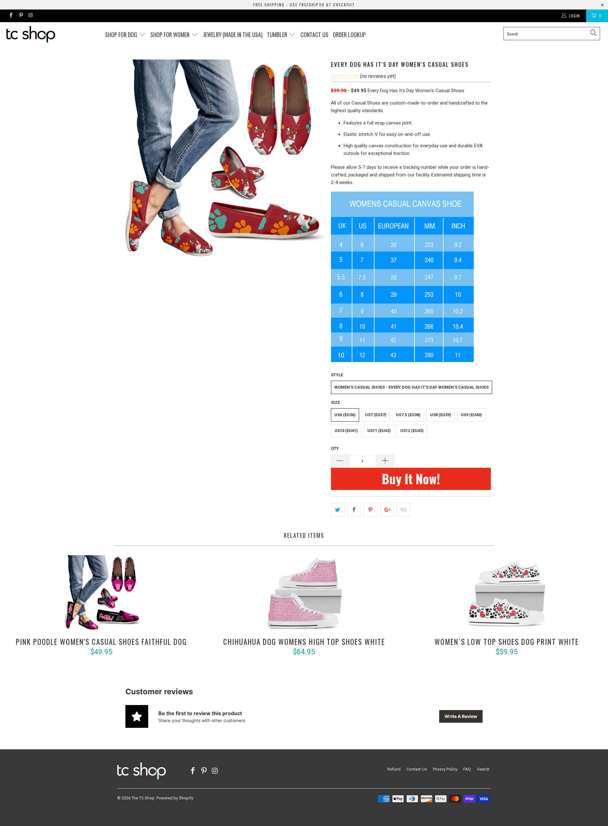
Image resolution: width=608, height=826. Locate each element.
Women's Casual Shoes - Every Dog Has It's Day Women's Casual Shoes (411, 387)
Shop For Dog (121, 34)
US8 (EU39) (440, 414)
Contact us (314, 34)
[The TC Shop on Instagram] (30, 16)
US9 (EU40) (471, 414)
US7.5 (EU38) (408, 414)
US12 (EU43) (412, 430)
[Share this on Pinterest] (370, 510)
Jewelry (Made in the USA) (233, 34)
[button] (363, 77)
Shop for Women (170, 34)
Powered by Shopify (174, 798)
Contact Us (417, 769)
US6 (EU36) (345, 414)
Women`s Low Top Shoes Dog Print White (506, 594)
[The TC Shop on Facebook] (10, 16)
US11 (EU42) (379, 430)
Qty (335, 448)
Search (483, 769)
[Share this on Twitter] (338, 510)
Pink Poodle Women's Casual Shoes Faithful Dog (101, 594)
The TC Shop (143, 798)
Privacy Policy (445, 769)
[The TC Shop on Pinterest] (20, 16)
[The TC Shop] (51, 34)
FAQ (467, 769)
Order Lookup (349, 34)
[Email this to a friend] (403, 510)
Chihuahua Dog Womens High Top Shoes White (304, 594)
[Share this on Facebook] (354, 510)
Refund (394, 769)
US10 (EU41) (346, 430)
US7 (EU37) (375, 414)
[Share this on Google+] (387, 510)
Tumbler (277, 34)
